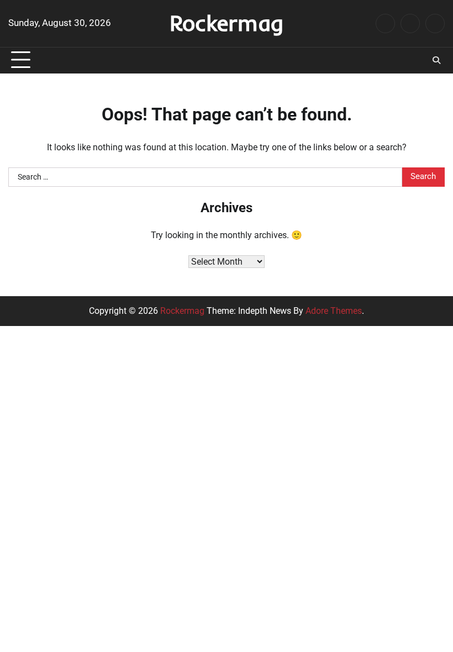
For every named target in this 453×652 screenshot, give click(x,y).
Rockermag (226, 22)
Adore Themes (333, 311)
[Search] (436, 60)
